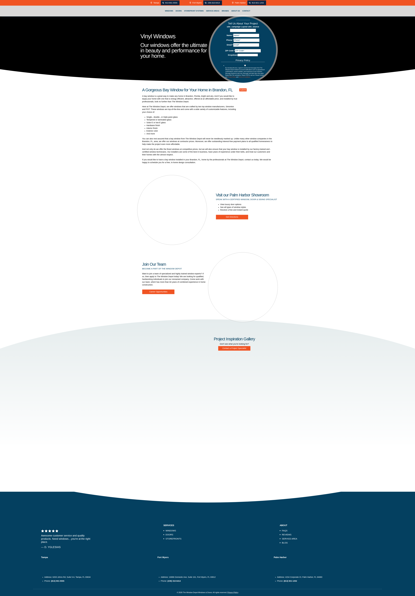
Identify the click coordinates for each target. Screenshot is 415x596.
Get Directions (232, 217)
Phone (230, 40)
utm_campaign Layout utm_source (243, 27)
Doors (179, 11)
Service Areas (212, 11)
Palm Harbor (240, 3)
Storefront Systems (194, 11)
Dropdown (233, 55)
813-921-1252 (258, 3)
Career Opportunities (158, 292)
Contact (246, 11)
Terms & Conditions (244, 77)
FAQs (284, 531)
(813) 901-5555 (57, 581)
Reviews (286, 535)
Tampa (156, 3)
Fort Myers (197, 3)
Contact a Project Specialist (234, 348)
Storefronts (173, 539)
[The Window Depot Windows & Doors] (50, 16)
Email (230, 45)
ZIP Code (230, 51)
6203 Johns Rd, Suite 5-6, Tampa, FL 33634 (72, 577)
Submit (243, 90)
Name (230, 35)
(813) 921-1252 (290, 581)
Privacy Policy (232, 77)
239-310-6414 (214, 3)
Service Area (289, 539)
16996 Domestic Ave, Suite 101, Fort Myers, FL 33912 (192, 577)
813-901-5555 (171, 3)
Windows (169, 11)
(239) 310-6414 (174, 581)
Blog (285, 543)
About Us (235, 11)
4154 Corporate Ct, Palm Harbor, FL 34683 (303, 577)
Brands (225, 11)
